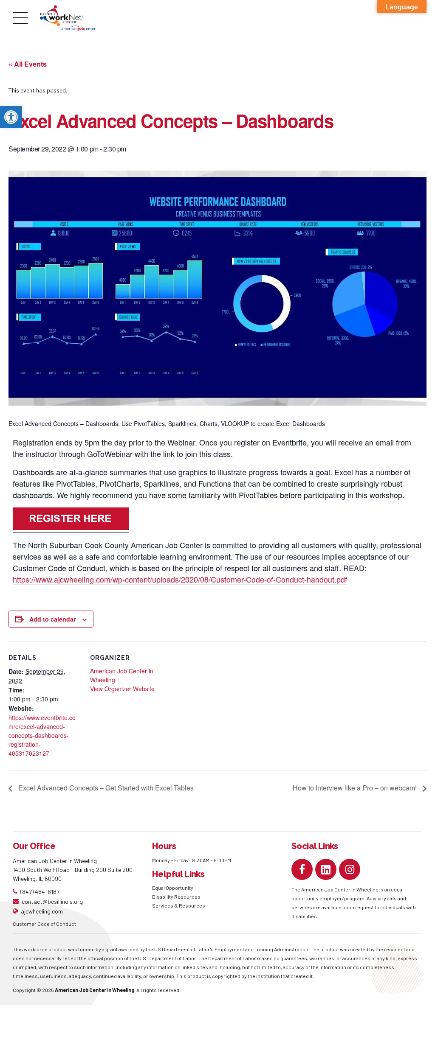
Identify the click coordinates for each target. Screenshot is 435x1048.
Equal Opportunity (173, 888)
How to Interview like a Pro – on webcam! (355, 788)
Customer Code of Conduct (44, 924)
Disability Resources (176, 896)
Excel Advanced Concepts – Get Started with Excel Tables (105, 788)
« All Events (27, 64)
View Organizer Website (122, 688)
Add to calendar (52, 619)
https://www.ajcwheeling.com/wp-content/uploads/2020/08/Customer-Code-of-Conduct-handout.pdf (180, 579)
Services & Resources (178, 905)
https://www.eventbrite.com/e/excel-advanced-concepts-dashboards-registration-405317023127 (42, 735)
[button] (11, 117)
